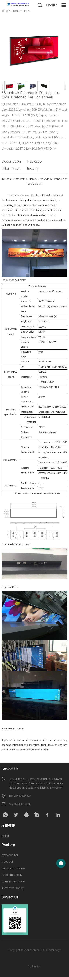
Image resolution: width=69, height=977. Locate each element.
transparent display (13, 868)
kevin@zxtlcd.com (19, 804)
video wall (7, 862)
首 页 (5, 11)
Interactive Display (13, 888)
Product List (19, 11)
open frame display (13, 882)
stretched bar (10, 855)
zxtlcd (5, 836)
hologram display (12, 875)
